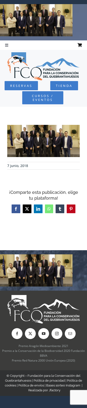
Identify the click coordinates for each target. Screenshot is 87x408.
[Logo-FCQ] (43, 54)
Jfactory (54, 390)
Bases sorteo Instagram (63, 385)
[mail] (70, 333)
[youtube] (43, 333)
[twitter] (30, 333)
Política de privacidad (49, 380)
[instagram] (56, 333)
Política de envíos (31, 385)
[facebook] (17, 333)
